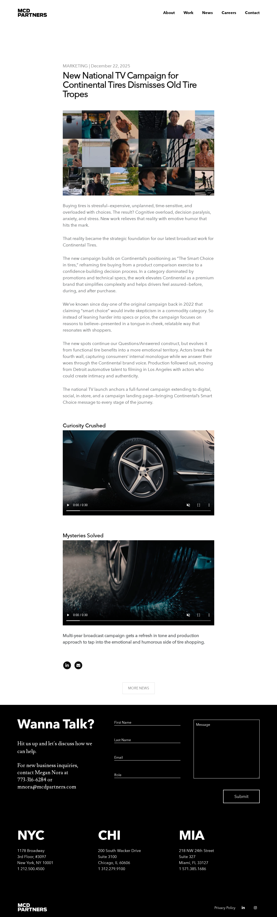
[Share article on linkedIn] (67, 667)
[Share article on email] (77, 667)
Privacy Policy (224, 908)
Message (198, 719)
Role (116, 772)
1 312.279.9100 (111, 868)
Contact (252, 13)
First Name (120, 719)
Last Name (120, 737)
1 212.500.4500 (30, 868)
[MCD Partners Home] (32, 13)
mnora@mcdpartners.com (46, 787)
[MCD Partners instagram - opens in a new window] (254, 909)
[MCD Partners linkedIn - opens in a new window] (241, 909)
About (169, 13)
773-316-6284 (31, 779)
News (207, 13)
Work (188, 13)
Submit (241, 796)
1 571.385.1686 (192, 868)
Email (117, 754)
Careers (229, 13)
